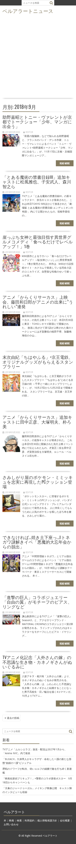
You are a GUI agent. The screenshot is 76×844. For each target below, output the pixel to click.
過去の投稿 (13, 718)
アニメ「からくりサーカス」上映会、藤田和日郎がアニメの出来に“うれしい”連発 (37, 301)
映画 (11, 820)
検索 (19, 820)
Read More (65, 163)
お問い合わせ (11, 824)
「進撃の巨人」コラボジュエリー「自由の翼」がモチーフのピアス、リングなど (37, 602)
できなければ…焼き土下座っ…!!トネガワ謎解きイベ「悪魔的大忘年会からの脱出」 (36, 542)
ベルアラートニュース (27, 10)
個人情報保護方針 (47, 820)
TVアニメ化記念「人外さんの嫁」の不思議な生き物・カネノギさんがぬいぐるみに (37, 662)
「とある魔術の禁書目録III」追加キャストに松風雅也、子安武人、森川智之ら (36, 181)
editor (29, 132)
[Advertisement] (38, 57)
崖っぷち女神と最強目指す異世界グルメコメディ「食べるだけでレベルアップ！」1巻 (37, 241)
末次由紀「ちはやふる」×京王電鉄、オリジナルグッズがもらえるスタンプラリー (37, 361)
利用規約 (29, 820)
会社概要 (65, 820)
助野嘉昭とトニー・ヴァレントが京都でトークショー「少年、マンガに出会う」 (37, 121)
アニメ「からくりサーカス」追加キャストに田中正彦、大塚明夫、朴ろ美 (37, 421)
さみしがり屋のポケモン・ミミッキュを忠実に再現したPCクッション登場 (37, 482)
